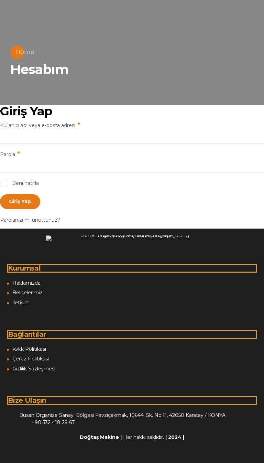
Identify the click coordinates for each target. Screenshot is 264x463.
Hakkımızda (26, 283)
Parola (16, 154)
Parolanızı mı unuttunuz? (30, 220)
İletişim (21, 302)
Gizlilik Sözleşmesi (33, 369)
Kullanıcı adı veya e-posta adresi (46, 125)
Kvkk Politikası (29, 349)
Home (24, 52)
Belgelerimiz (27, 293)
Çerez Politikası (30, 359)
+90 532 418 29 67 (53, 422)
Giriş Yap (20, 201)
